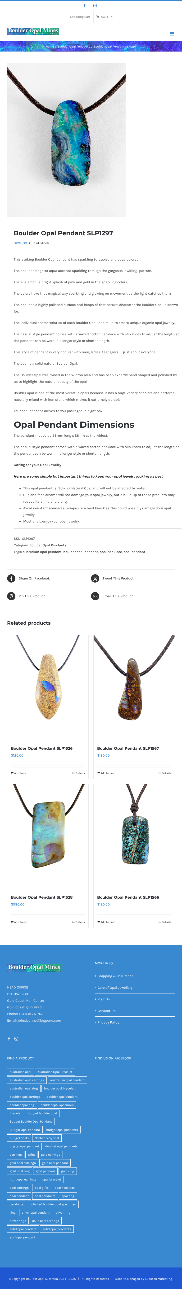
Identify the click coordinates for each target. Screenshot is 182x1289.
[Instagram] (95, 5)
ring (13, 1212)
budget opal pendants (62, 1130)
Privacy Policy (108, 1022)
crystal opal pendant (24, 1146)
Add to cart (21, 773)
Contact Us (107, 1011)
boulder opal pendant (80, 552)
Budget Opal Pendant (25, 1130)
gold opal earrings (23, 1163)
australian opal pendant (42, 552)
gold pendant (45, 1171)
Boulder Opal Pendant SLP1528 (42, 897)
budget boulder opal (42, 1113)
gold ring (67, 1171)
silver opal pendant (36, 1212)
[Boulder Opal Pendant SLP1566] (134, 836)
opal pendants (45, 1196)
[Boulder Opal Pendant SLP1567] (134, 687)
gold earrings (50, 1154)
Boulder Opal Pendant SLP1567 (128, 748)
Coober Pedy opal (47, 1138)
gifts (31, 1154)
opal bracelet (51, 1179)
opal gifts (42, 1187)
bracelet (16, 1113)
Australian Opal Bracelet (54, 1072)
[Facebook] (84, 5)
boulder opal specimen (57, 1105)
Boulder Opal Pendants (47, 545)
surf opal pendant (22, 1237)
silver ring (63, 1212)
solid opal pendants (57, 1229)
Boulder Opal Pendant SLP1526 (42, 748)
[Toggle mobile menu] (172, 33)
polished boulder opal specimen (53, 1204)
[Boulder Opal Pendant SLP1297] (91, 140)
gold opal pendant (55, 1163)
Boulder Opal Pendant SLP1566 (128, 897)
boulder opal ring (22, 1105)
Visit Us (104, 999)
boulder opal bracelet (59, 1088)
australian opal (20, 1072)
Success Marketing (158, 1278)
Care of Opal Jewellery (115, 987)
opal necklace (111, 552)
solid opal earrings (45, 1221)
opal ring (68, 1196)
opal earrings (19, 1187)
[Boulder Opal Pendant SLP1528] (47, 836)
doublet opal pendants (61, 1146)
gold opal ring (20, 1171)
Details (80, 773)
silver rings (18, 1221)
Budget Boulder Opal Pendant (31, 1121)
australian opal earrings (27, 1080)
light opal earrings (23, 1179)
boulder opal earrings (25, 1096)
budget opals (19, 1138)
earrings (16, 1154)
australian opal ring (24, 1088)
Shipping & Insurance (115, 976)
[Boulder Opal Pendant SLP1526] (47, 687)
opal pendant (134, 552)
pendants (16, 1204)
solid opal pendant (23, 1229)
